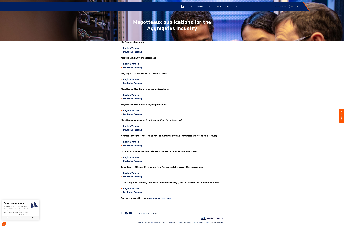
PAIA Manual (158, 222)
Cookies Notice (173, 222)
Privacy (165, 222)
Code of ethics (149, 222)
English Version (131, 63)
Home (191, 7)
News (235, 7)
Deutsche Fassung (132, 52)
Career (227, 7)
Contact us (141, 213)
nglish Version (132, 48)
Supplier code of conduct (186, 222)
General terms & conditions (202, 222)
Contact (218, 7)
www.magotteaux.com (160, 198)
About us (154, 213)
